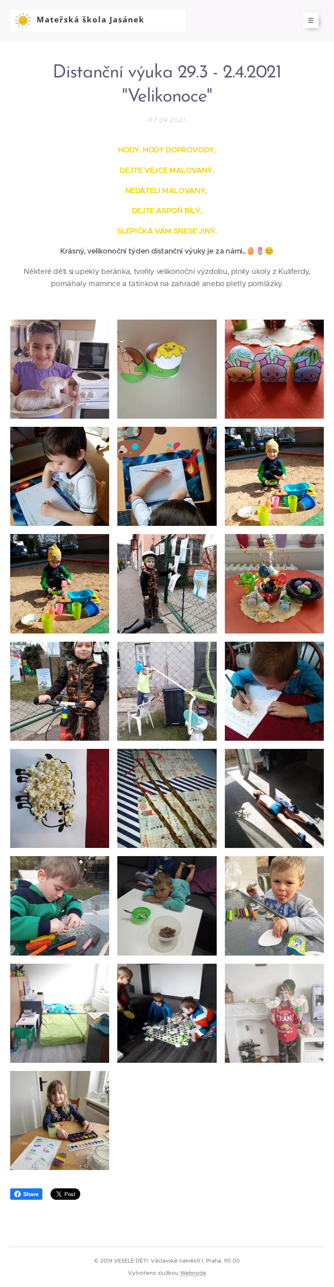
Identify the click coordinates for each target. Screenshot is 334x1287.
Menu (311, 20)
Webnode (193, 1272)
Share (30, 1194)
